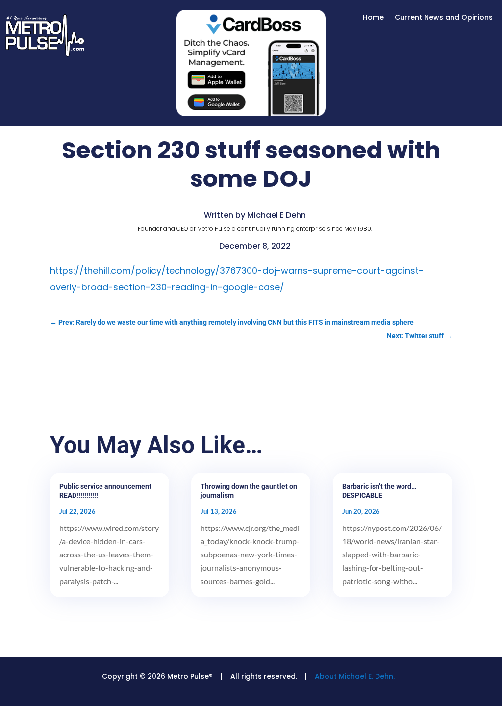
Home (373, 18)
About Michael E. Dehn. (355, 676)
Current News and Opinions (444, 18)
